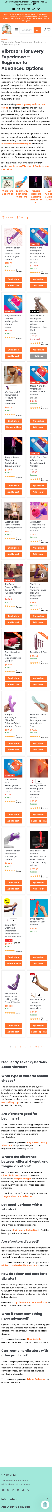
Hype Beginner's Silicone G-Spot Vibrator (37, 921)
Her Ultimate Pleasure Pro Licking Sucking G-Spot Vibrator (12, 998)
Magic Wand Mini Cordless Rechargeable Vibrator (13, 320)
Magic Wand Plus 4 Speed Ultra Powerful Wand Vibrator (38, 461)
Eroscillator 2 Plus (38, 652)
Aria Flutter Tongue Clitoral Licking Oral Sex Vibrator (37, 526)
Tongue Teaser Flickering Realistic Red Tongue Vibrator (13, 461)
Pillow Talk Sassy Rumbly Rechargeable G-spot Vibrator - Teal (38, 720)
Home (4, 39)
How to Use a (15, 166)
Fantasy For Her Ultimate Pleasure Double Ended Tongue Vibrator (12, 253)
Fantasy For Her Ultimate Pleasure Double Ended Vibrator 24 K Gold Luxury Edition (38, 858)
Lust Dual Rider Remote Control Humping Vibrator (13, 524)
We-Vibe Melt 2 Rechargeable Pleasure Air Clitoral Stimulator (12, 398)
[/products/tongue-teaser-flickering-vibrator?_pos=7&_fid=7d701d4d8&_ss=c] (13, 446)
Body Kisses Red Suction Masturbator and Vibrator (13, 656)
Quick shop (13, 279)
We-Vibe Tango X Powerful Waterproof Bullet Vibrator (37, 1004)
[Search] (37, 30)
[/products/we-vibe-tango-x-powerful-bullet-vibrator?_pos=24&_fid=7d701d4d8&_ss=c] (39, 982)
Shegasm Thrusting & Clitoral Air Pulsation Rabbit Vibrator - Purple (13, 720)
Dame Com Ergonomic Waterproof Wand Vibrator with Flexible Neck (13, 931)
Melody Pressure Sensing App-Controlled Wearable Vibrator (38, 791)
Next (37, 1046)
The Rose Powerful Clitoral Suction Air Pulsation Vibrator (13, 588)
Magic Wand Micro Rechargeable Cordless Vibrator (13, 784)
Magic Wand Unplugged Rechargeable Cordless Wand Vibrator (37, 253)
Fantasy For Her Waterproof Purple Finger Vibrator (12, 855)
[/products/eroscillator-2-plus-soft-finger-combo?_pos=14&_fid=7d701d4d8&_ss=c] (39, 641)
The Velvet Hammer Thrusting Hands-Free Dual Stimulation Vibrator (38, 591)
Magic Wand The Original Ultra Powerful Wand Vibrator (38, 390)
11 (30, 1046)
